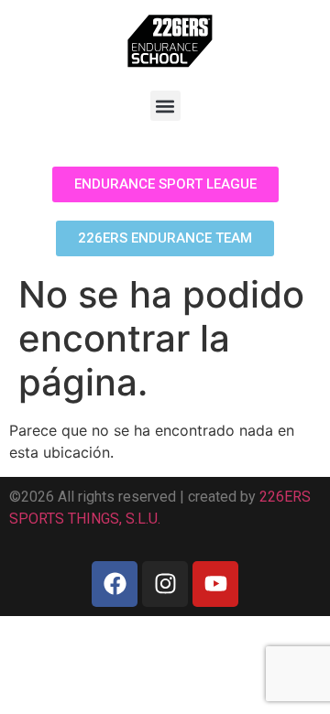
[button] (165, 106)
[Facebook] (115, 584)
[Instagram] (165, 584)
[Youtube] (215, 584)
